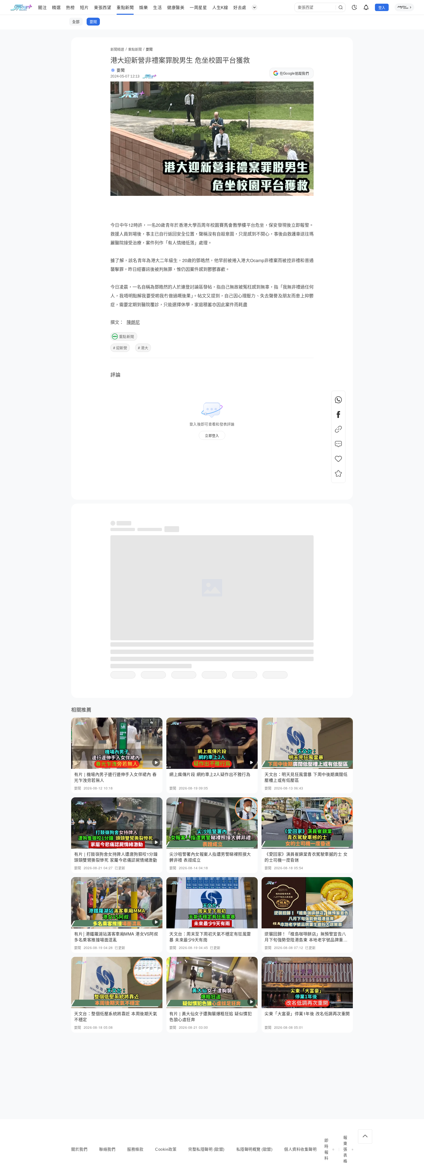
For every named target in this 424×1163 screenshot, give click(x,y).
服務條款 (135, 1149)
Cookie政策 (165, 1149)
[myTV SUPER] (404, 7)
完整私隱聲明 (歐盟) (206, 1149)
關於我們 (79, 1149)
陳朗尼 (133, 322)
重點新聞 (126, 336)
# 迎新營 (120, 347)
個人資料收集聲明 (300, 1149)
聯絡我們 (107, 1149)
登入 (381, 7)
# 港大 (143, 347)
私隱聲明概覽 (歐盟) (254, 1149)
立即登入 (212, 435)
